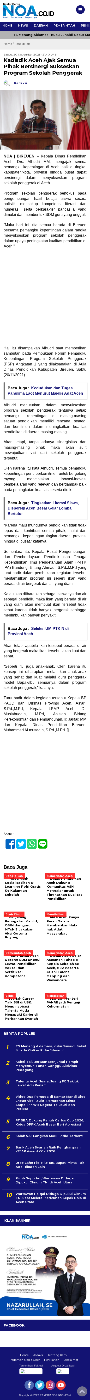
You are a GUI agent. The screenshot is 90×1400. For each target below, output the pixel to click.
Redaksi (38, 1355)
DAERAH (41, 25)
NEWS (23, 25)
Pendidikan (22, 43)
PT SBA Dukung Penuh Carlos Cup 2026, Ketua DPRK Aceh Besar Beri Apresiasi (50, 1122)
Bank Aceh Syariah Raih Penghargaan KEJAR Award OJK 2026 (48, 1149)
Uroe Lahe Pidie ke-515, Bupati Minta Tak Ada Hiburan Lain (50, 1165)
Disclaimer (71, 1359)
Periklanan (51, 1359)
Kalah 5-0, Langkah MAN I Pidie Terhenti (50, 1136)
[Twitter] (19, 841)
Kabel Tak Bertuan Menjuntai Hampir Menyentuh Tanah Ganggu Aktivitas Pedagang (47, 1066)
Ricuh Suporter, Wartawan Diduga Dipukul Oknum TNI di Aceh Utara (45, 1180)
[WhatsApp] (30, 841)
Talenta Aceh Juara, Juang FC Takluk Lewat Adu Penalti (47, 1083)
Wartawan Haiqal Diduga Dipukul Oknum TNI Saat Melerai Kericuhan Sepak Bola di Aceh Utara (51, 1198)
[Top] (82, 1393)
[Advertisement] (45, 299)
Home (24, 1355)
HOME (7, 25)
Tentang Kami (57, 1355)
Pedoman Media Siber (25, 1359)
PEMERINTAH (64, 25)
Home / (9, 43)
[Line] (40, 841)
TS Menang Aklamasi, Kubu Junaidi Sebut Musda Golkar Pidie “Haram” (51, 1048)
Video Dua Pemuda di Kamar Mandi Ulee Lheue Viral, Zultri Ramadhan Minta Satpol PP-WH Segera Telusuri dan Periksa (50, 1103)
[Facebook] (8, 841)
